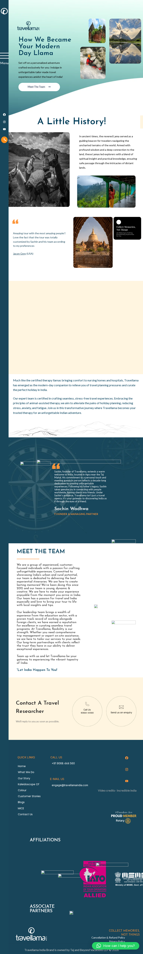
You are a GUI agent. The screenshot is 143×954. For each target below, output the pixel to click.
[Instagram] (127, 769)
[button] (115, 946)
